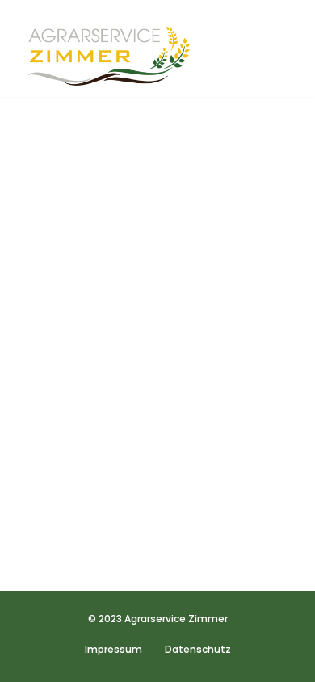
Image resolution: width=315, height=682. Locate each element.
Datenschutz (198, 649)
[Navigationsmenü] (275, 48)
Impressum (113, 649)
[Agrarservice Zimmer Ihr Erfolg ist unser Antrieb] (109, 56)
